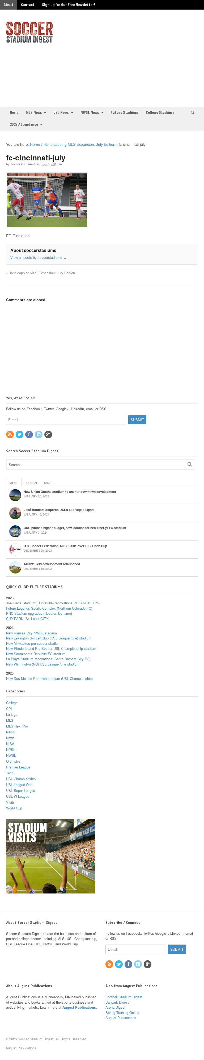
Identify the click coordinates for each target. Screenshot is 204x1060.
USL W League (17, 796)
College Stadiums (160, 112)
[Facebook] (29, 434)
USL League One (19, 784)
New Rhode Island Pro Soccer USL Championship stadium (51, 648)
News (10, 737)
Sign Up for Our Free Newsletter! (68, 4)
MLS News (34, 112)
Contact (28, 4)
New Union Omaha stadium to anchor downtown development (70, 491)
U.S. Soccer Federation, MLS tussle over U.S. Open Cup (65, 545)
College (12, 702)
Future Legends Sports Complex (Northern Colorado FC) (49, 608)
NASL (10, 731)
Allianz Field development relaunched (52, 564)
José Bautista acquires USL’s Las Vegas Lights (59, 509)
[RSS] (10, 434)
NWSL (11, 755)
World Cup (14, 807)
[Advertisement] (154, 57)
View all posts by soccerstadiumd (38, 258)
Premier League (18, 767)
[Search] (190, 464)
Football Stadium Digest (123, 996)
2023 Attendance (24, 124)
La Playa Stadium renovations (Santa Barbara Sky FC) (48, 658)
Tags (47, 482)
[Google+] (48, 434)
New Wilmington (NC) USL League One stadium (42, 664)
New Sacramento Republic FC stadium (36, 653)
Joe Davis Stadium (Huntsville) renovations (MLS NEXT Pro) (53, 602)
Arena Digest (115, 1007)
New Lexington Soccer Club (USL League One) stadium (48, 638)
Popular (31, 482)
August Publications (79, 1007)
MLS (9, 720)
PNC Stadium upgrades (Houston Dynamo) (39, 613)
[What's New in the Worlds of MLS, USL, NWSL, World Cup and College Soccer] (29, 41)
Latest (13, 482)
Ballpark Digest (117, 1002)
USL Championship (21, 778)
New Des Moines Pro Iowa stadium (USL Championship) (49, 678)
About (9, 4)
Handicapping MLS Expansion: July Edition (79, 144)
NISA (10, 743)
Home (14, 112)
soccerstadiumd (22, 164)
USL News (61, 112)
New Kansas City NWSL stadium (31, 632)
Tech (10, 772)
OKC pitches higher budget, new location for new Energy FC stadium (75, 527)
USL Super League (20, 790)
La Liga (11, 714)
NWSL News (89, 112)
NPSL (10, 749)
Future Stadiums (124, 112)
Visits (10, 802)
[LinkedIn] (39, 434)
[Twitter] (20, 434)
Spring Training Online (122, 1012)
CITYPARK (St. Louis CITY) (27, 618)
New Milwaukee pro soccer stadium (33, 643)
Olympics (13, 761)
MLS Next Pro (17, 726)
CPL (9, 708)
